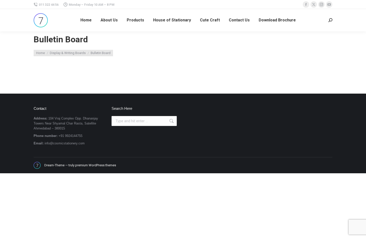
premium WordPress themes (95, 165)
